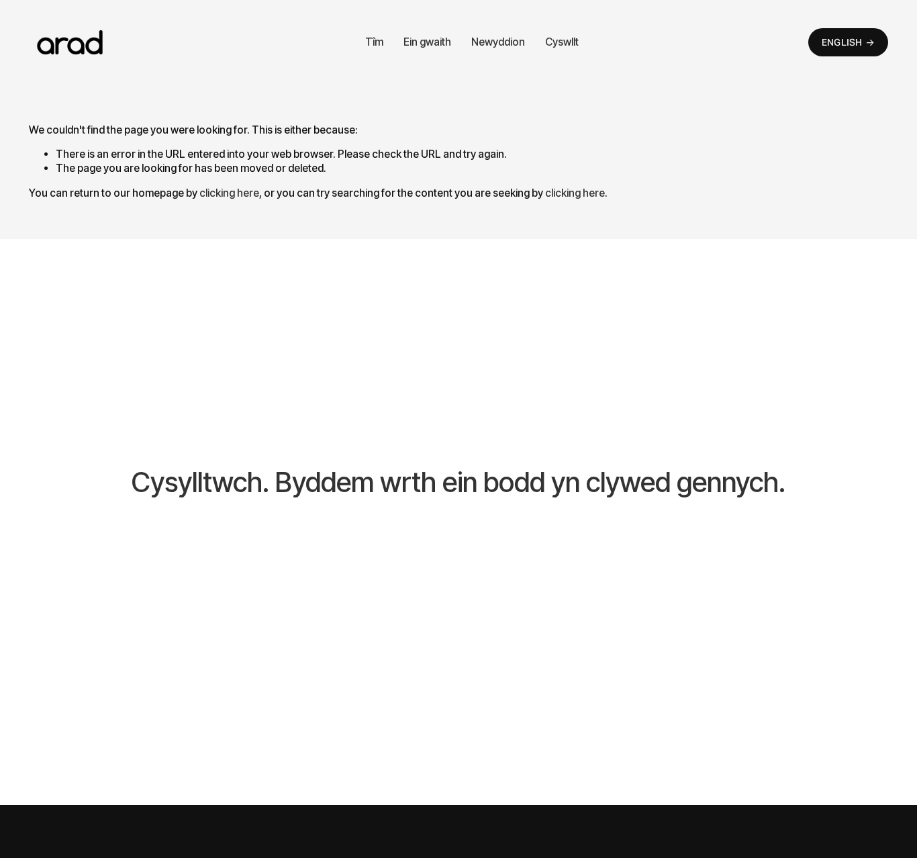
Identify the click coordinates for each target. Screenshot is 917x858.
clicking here (229, 193)
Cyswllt (562, 42)
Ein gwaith (427, 42)
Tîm (374, 42)
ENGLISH (842, 42)
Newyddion (498, 42)
